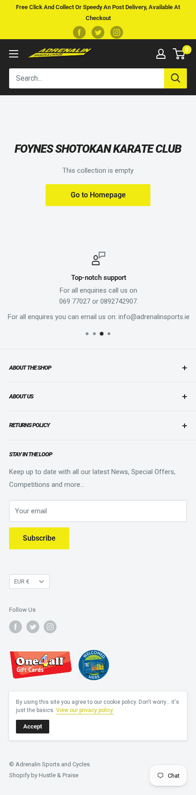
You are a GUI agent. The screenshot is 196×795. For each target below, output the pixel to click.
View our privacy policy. (85, 710)
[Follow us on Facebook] (79, 32)
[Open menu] (13, 53)
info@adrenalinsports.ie (153, 317)
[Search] (175, 78)
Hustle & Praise (58, 775)
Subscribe (39, 538)
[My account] (160, 54)
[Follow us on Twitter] (98, 32)
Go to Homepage (98, 195)
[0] (179, 53)
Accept (32, 726)
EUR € (21, 581)
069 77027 (74, 301)
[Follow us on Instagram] (116, 32)
